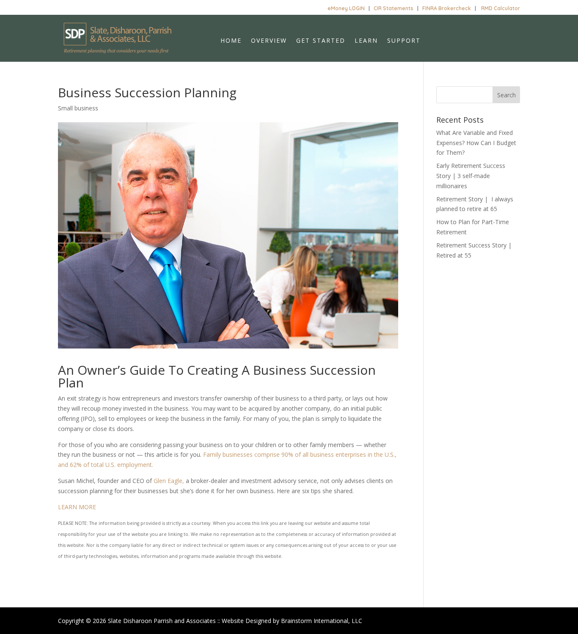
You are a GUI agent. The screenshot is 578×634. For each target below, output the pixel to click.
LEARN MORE (77, 507)
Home (231, 41)
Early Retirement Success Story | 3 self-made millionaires (470, 176)
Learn (366, 41)
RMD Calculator (500, 8)
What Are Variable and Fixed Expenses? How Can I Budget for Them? (476, 143)
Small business (78, 108)
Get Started (320, 41)
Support (404, 41)
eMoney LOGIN (346, 8)
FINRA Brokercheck (446, 8)
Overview (269, 41)
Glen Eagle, (169, 481)
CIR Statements (393, 8)
